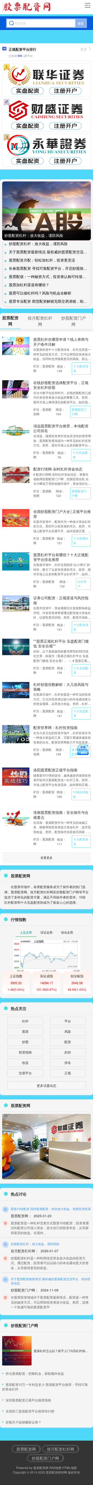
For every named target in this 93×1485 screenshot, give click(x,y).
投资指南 (25, 1052)
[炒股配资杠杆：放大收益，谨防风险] (46, 210)
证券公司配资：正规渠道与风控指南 (60, 600)
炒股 (25, 1041)
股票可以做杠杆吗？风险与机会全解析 (40, 293)
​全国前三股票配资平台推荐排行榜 (30, 1411)
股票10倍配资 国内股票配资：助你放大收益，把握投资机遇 (51, 1209)
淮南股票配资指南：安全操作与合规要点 (60, 815)
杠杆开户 (82, 583)
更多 (83, 49)
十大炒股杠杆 (80, 540)
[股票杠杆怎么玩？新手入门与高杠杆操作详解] (17, 1350)
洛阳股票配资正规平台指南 (55, 769)
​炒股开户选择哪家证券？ (23, 1422)
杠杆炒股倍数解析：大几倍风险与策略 (60, 687)
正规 (67, 1073)
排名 (67, 1062)
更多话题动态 (46, 1085)
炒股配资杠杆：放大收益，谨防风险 (33, 235)
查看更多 (46, 857)
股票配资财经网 (56, 1472)
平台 (67, 1021)
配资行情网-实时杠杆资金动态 (57, 469)
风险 (67, 1031)
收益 (25, 1062)
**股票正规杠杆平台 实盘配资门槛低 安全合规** (61, 643)
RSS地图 (55, 1468)
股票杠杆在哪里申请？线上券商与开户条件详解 (60, 341)
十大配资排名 (80, 368)
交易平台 (25, 1073)
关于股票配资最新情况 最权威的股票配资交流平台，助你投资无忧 (50, 1281)
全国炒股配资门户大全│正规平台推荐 (62, 514)
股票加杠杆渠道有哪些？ (29, 284)
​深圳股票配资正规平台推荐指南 (28, 1400)
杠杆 (25, 1021)
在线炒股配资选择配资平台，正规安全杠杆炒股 (60, 385)
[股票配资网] (28, 7)
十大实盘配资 (80, 454)
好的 (67, 1052)
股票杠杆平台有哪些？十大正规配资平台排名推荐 (60, 557)
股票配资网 (26, 1449)
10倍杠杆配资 (80, 794)
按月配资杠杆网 (60, 1449)
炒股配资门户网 (79, 411)
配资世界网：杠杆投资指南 (55, 727)
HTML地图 (69, 1468)
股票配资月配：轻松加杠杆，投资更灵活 (42, 260)
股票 (25, 1031)
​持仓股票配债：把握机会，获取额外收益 (35, 1373)
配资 (67, 1041)
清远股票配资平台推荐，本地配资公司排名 (60, 428)
